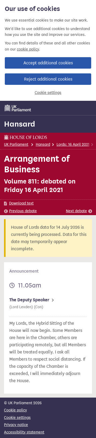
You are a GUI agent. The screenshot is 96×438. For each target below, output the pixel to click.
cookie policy (28, 49)
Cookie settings (48, 92)
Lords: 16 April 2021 (73, 144)
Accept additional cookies (48, 62)
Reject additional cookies (48, 79)
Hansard (19, 124)
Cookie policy (15, 410)
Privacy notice (16, 425)
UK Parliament (16, 144)
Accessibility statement (24, 432)
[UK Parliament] (18, 108)
